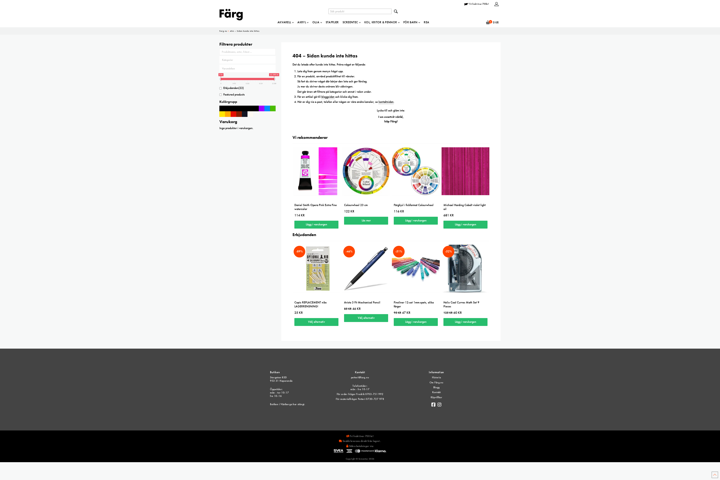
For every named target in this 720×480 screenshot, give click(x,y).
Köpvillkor (436, 397)
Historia (436, 377)
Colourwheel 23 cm (356, 205)
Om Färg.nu (436, 382)
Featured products (234, 94)
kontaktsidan (386, 102)
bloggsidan (327, 97)
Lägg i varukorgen (316, 224)
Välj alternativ (316, 322)
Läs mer (366, 220)
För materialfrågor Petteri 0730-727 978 (360, 399)
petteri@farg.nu (360, 377)
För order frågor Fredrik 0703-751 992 (360, 394)
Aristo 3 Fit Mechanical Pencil (362, 302)
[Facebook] (433, 403)
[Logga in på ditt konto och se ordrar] (496, 3)
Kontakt (436, 392)
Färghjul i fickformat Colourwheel (414, 205)
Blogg (436, 387)
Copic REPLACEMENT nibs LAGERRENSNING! (310, 304)
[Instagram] (439, 403)
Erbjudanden (233, 88)
